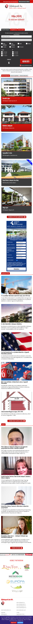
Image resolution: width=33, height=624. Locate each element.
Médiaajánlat (5, 1)
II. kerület (4, 47)
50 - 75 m (5, 53)
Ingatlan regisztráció (24, 1)
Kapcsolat (10, 1)
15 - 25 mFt (16, 53)
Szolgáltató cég (14, 29)
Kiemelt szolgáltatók (14, 75)
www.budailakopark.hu (21, 607)
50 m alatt (5, 52)
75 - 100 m (5, 55)
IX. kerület (13, 47)
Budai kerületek (4, 44)
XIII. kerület (21, 47)
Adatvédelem (20, 622)
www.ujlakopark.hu (20, 602)
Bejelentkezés (15, 1)
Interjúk (3, 424)
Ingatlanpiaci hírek (5, 273)
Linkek (17, 612)
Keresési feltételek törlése (26, 65)
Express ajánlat (21, 29)
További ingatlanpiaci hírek (16, 421)
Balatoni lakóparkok (23, 75)
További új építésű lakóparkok (16, 217)
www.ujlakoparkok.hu (21, 604)
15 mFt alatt (16, 52)
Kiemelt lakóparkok (5, 75)
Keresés (26, 61)
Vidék (20, 43)
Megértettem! (13, 622)
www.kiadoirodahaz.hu (6, 610)
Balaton (29, 43)
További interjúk (16, 548)
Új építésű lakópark (5, 29)
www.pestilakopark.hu (21, 606)
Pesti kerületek (13, 44)
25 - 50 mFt (16, 55)
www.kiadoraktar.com (21, 610)
